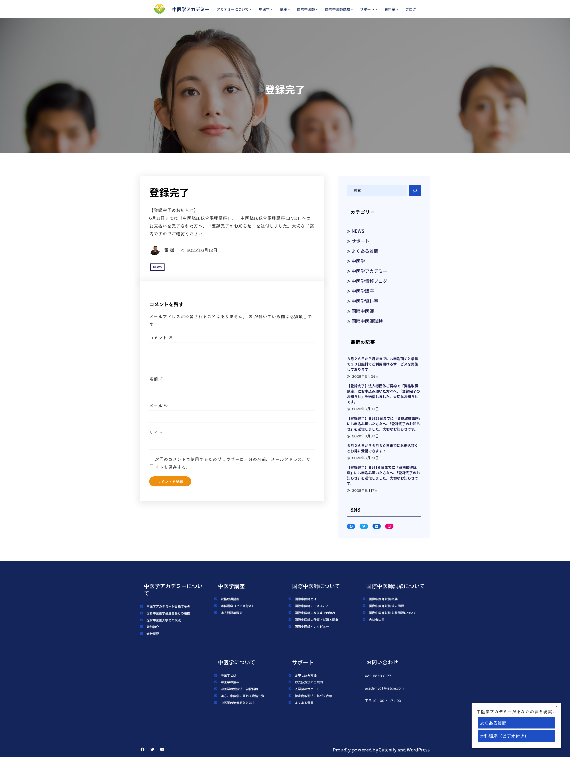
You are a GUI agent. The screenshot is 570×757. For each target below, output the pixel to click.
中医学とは (228, 675)
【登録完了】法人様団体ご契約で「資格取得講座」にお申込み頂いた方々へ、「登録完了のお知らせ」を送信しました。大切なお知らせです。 (383, 393)
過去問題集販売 (231, 612)
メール (158, 405)
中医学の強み (230, 682)
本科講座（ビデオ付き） (238, 606)
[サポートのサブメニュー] (376, 9)
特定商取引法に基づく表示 (313, 696)
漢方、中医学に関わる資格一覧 (242, 696)
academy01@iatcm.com (384, 688)
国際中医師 (306, 9)
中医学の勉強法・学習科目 (239, 689)
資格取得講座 (230, 599)
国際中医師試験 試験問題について (392, 612)
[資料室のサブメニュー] (397, 9)
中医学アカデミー (191, 9)
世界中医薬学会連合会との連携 (168, 613)
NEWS (157, 267)
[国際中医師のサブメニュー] (317, 9)
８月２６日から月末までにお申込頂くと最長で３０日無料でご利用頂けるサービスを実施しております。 (382, 364)
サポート (367, 9)
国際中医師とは (306, 599)
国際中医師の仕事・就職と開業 (316, 619)
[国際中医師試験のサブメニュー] (352, 9)
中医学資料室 (365, 301)
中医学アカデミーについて (173, 589)
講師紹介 (153, 626)
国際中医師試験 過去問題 (386, 606)
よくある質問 (365, 251)
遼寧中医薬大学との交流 (164, 620)
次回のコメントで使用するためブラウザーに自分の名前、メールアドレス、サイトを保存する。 (233, 463)
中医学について (236, 662)
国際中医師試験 (337, 9)
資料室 (390, 9)
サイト (156, 432)
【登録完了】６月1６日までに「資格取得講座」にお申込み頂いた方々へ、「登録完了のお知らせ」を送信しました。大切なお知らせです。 (383, 475)
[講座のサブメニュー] (289, 9)
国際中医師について (316, 586)
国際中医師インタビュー (312, 626)
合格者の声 (377, 619)
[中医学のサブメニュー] (272, 9)
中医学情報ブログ (369, 281)
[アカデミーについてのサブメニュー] (251, 9)
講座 (283, 9)
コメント (161, 337)
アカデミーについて (233, 9)
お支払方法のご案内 (309, 682)
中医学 (264, 9)
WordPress (418, 749)
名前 (156, 378)
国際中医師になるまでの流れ (315, 612)
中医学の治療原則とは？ (238, 702)
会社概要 (153, 633)
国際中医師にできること (312, 606)
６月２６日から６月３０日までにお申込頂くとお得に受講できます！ (382, 448)
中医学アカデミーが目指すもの (168, 606)
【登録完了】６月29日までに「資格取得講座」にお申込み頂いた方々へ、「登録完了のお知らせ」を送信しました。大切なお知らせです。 (383, 424)
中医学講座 (363, 291)
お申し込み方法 (306, 675)
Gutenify (388, 749)
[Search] (415, 190)
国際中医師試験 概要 (383, 599)
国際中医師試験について (395, 586)
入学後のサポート (307, 689)
